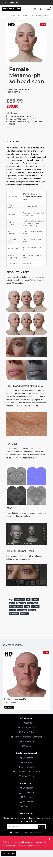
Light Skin (21, 603)
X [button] (49, 839)
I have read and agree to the (27, 833)
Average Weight (16, 607)
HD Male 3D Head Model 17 (15, 699)
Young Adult (32, 603)
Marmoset (14, 614)
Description (12, 141)
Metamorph (19, 600)
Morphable (22, 610)
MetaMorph (15, 16)
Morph (12, 610)
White (12, 603)
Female (35, 600)
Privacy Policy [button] (33, 845)
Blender (32, 610)
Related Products (13, 645)
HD (28, 600)
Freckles (35, 607)
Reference (24, 614)
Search (25, 16)
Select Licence (11, 113)
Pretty (27, 607)
